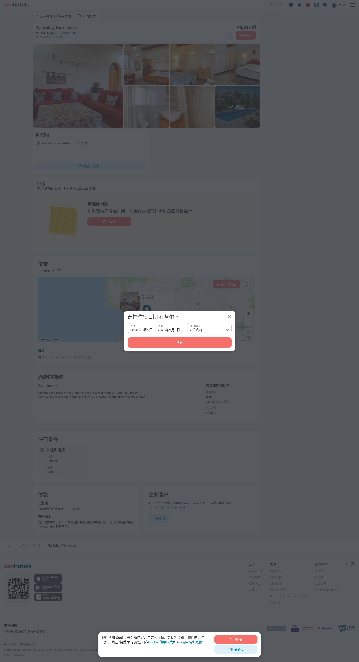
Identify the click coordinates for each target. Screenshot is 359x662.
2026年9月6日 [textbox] (169, 330)
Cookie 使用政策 (160, 642)
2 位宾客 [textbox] (196, 330)
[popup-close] (229, 316)
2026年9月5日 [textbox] (141, 330)
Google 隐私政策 (189, 642)
